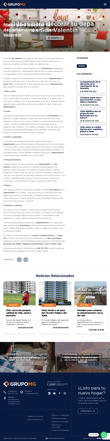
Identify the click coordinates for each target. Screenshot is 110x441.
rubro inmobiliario (54, 238)
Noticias (82, 66)
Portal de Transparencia (60, 430)
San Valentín (16, 58)
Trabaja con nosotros (35, 416)
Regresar (7, 15)
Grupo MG (7, 84)
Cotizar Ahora (86, 411)
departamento (55, 78)
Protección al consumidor (56, 426)
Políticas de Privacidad (60, 421)
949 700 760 (42, 248)
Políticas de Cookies (59, 418)
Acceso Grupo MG (34, 419)
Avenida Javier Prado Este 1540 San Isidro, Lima (14, 402)
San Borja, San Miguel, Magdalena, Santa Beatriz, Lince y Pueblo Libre (32, 244)
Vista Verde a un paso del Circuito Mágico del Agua (54, 313)
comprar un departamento (42, 235)
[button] (104, 435)
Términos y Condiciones (60, 415)
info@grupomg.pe (31, 393)
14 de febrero (47, 68)
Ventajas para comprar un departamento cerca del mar (90, 313)
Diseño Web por (95, 438)
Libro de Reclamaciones (56, 438)
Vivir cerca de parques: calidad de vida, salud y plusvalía (18, 313)
